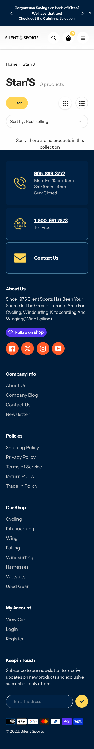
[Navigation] (83, 38)
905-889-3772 (49, 173)
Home (11, 64)
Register (15, 639)
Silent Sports (32, 731)
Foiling (13, 548)
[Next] (82, 13)
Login (12, 629)
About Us (16, 385)
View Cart (16, 619)
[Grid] (65, 103)
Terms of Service (24, 467)
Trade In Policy (21, 486)
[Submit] (81, 701)
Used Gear (17, 586)
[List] (81, 103)
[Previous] (11, 13)
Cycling (14, 519)
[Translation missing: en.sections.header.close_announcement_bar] (90, 13)
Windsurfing (19, 557)
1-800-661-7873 (51, 220)
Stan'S (29, 64)
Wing (12, 538)
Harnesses (17, 567)
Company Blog (22, 395)
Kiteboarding (20, 529)
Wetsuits (16, 577)
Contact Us (46, 258)
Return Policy (20, 476)
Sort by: (17, 121)
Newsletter (18, 414)
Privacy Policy (21, 457)
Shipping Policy (22, 447)
